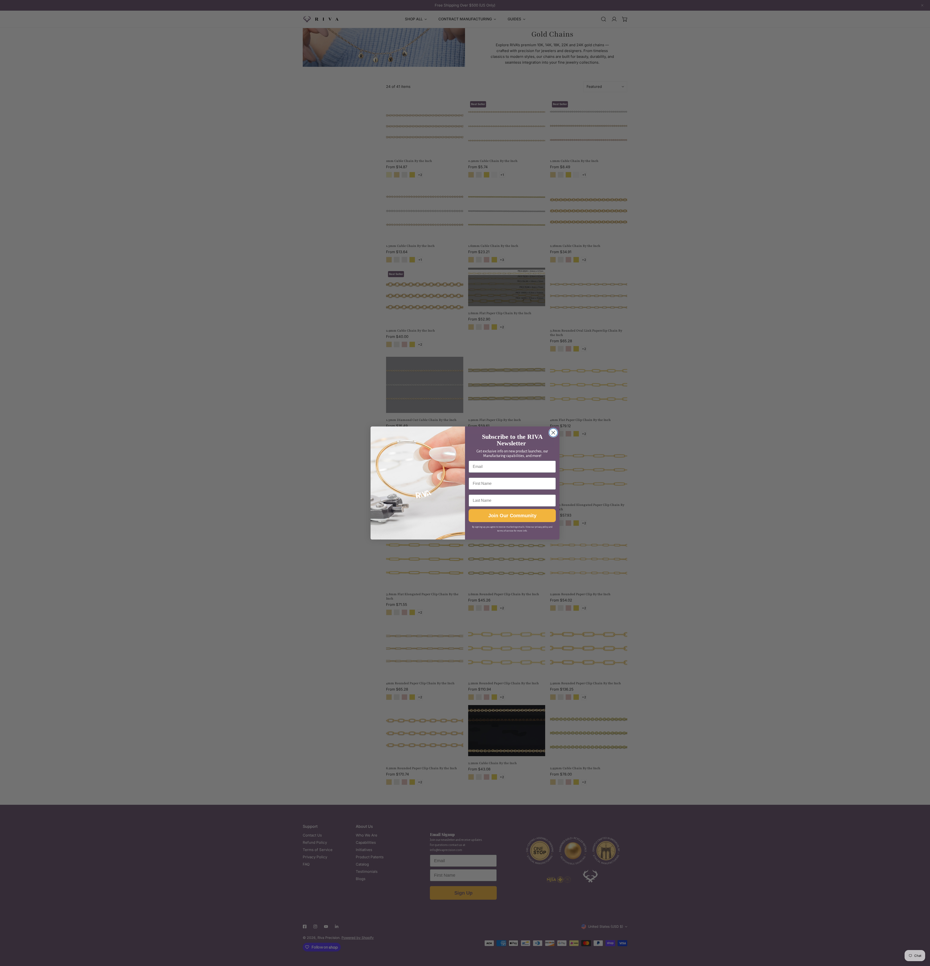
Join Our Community (512, 515)
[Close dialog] (553, 432)
